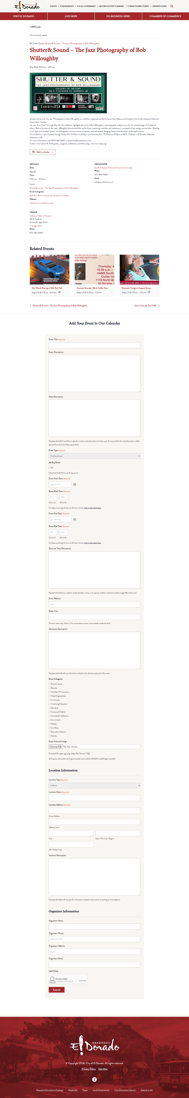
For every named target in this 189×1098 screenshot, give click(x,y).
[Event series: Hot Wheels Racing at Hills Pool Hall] (59, 292)
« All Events (35, 26)
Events (53, 6)
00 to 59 (63, 502)
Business (54, 688)
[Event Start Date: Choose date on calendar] (74, 484)
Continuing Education (59, 703)
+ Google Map (35, 225)
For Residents (67, 6)
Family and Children (61, 195)
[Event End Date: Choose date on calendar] (74, 519)
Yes (52, 467)
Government (55, 719)
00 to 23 (52, 502)
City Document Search (125, 1090)
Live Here (71, 16)
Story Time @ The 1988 (145, 305)
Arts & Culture (36, 195)
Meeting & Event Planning (111, 6)
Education (54, 707)
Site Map (102, 1069)
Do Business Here (118, 16)
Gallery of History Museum (41, 215)
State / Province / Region (104, 838)
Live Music (55, 727)
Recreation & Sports (58, 731)
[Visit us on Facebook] (94, 1079)
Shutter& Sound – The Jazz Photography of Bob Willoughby (54, 188)
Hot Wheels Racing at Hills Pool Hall (47, 288)
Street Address (54, 816)
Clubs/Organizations (58, 696)
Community (47, 195)
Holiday (54, 723)
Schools (54, 735)
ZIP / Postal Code (55, 849)
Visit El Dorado (23, 16)
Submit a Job (147, 1090)
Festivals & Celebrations (60, 715)
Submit (56, 990)
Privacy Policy (89, 1069)
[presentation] (49, 269)
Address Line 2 (54, 827)
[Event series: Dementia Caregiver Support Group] (149, 292)
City (50, 838)
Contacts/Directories (138, 6)
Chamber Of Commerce (60, 692)
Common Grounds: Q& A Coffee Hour (92, 288)
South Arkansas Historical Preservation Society (113, 167)
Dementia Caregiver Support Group (136, 288)
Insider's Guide (159, 6)
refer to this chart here (92, 507)
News (84, 1090)
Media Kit (72, 1090)
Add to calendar (43, 152)
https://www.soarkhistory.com (42, 203)
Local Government (86, 6)
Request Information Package (49, 1090)
